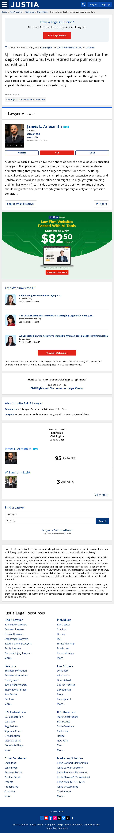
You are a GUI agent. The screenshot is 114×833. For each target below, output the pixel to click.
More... (8, 657)
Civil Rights (42, 12)
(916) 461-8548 (33, 134)
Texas (60, 745)
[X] (68, 818)
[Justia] (25, 4)
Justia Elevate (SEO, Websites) (73, 777)
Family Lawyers (12, 648)
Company (50, 824)
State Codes (63, 721)
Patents (8, 782)
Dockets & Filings (13, 745)
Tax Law (9, 699)
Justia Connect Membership (72, 763)
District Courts (12, 740)
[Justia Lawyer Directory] (72, 818)
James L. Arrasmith (44, 126)
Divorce (61, 634)
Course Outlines (66, 685)
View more (102, 495)
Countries (9, 791)
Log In (93, 4)
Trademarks (11, 786)
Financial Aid (64, 680)
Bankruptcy (63, 624)
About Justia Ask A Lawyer (24, 403)
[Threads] (59, 818)
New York (62, 740)
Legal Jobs (10, 763)
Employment (11, 680)
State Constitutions (68, 716)
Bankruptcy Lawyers (15, 624)
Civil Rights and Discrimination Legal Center (57, 388)
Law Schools (65, 666)
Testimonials (64, 791)
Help (60, 824)
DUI (59, 638)
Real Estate (10, 694)
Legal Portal (36, 824)
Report (102, 203)
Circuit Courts (12, 735)
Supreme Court (13, 731)
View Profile (32, 137)
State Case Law (65, 726)
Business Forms (13, 772)
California (29, 12)
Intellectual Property (15, 685)
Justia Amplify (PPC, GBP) (71, 782)
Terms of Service (73, 824)
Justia (4, 12)
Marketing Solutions (70, 758)
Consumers (11, 409)
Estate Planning (66, 643)
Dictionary (62, 670)
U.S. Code (9, 721)
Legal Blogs (11, 767)
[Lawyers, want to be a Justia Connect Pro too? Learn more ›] (66, 126)
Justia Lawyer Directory (70, 767)
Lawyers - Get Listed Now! (57, 530)
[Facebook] (50, 818)
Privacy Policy (92, 824)
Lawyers (9, 414)
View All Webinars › (57, 352)
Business (10, 666)
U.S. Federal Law (15, 712)
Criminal (61, 629)
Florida (61, 735)
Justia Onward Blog (67, 786)
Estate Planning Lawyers (18, 643)
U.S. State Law (66, 712)
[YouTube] (46, 818)
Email (92, 152)
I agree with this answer (20, 203)
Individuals (64, 620)
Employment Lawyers (16, 638)
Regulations (11, 726)
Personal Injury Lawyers (17, 653)
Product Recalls (12, 777)
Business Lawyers (14, 629)
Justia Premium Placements (72, 772)
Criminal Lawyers (13, 634)
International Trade (15, 689)
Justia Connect (20, 824)
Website (22, 152)
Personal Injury (65, 653)
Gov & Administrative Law (69, 47)
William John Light (17, 472)
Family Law (63, 648)
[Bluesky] (63, 818)
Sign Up (106, 4)
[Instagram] (55, 818)
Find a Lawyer (15, 507)
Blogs (60, 694)
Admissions (63, 675)
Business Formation (15, 670)
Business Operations (16, 675)
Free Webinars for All (20, 288)
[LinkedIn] (42, 818)
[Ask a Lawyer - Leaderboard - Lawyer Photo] (11, 458)
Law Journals (64, 689)
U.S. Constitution (13, 716)
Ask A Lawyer (16, 12)
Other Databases (15, 758)
